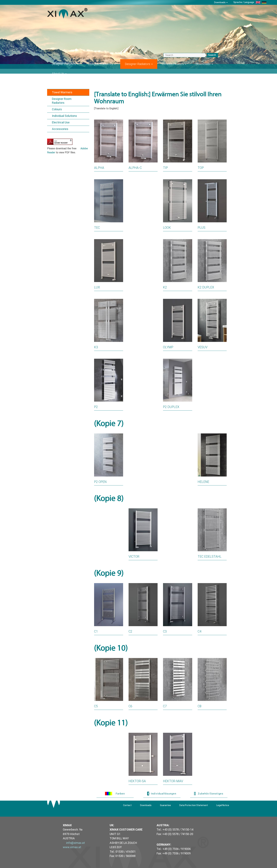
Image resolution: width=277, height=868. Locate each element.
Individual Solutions (64, 115)
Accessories (60, 129)
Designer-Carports (64, 64)
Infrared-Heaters (173, 64)
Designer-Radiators (101, 64)
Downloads (220, 2)
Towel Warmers (62, 92)
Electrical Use (61, 122)
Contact (127, 805)
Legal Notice (222, 805)
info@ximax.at (75, 842)
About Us (58, 73)
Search (212, 55)
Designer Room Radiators (61, 100)
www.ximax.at (72, 847)
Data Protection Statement (193, 805)
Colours (57, 109)
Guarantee (165, 805)
